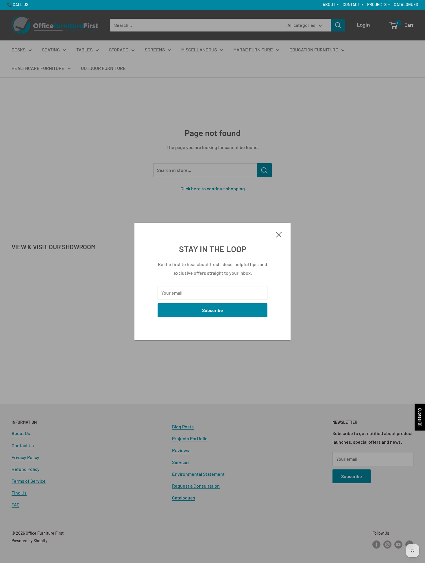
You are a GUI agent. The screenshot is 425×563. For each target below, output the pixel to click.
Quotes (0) (419, 417)
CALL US (20, 4)
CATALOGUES (406, 4)
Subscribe (212, 310)
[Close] (279, 234)
